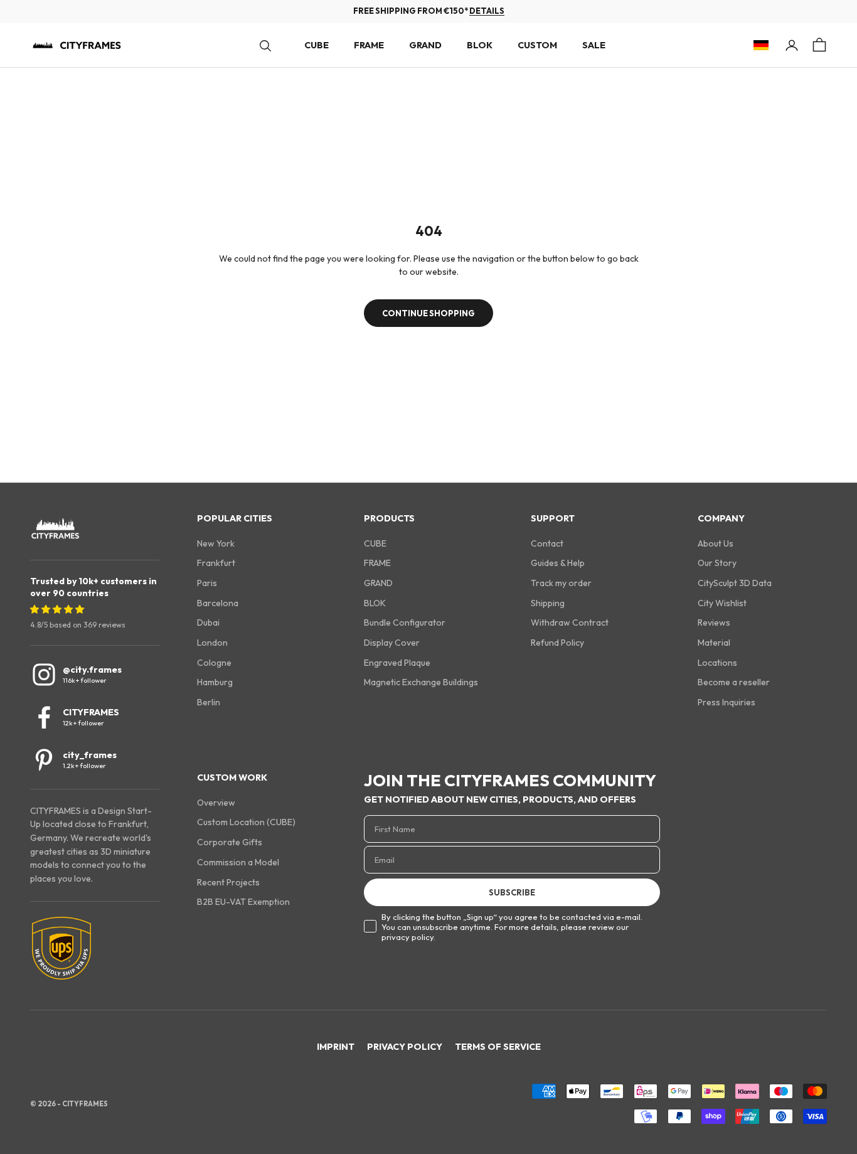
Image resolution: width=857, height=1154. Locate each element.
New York (216, 543)
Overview (216, 802)
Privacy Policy (404, 1046)
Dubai (208, 622)
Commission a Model (238, 862)
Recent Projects (228, 882)
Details (486, 11)
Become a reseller (734, 682)
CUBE (316, 45)
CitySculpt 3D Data (735, 583)
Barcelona (217, 603)
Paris (207, 583)
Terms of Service (498, 1046)
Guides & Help (558, 563)
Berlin (208, 702)
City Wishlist (722, 603)
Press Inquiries (726, 702)
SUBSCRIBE (512, 892)
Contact (547, 543)
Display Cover (392, 642)
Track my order (561, 583)
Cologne (214, 662)
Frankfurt (216, 563)
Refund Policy (557, 642)
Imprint (335, 1046)
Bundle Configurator (404, 622)
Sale (593, 45)
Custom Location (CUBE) (246, 822)
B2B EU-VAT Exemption (243, 901)
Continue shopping (428, 313)
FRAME (369, 45)
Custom (537, 45)
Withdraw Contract (570, 622)
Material (714, 642)
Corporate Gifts (229, 842)
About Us (715, 543)
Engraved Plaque (397, 662)
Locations (717, 662)
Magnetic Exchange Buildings (421, 682)
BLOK (479, 45)
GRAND (425, 45)
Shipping (548, 603)
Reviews (714, 622)
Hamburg (215, 682)
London (212, 642)
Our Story (717, 563)
